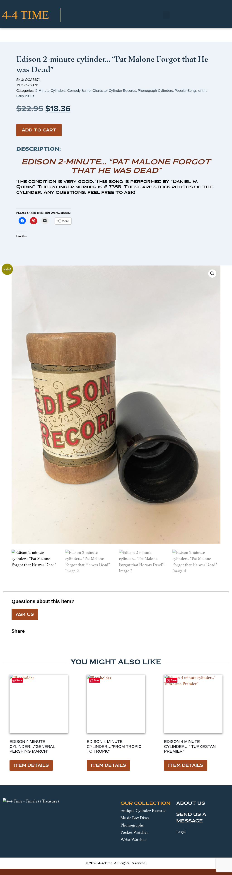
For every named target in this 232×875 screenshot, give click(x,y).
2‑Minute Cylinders (50, 90)
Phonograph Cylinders (155, 90)
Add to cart (39, 130)
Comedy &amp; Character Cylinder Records (101, 90)
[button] (166, 15)
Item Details (31, 765)
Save (173, 680)
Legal (181, 831)
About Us (190, 803)
